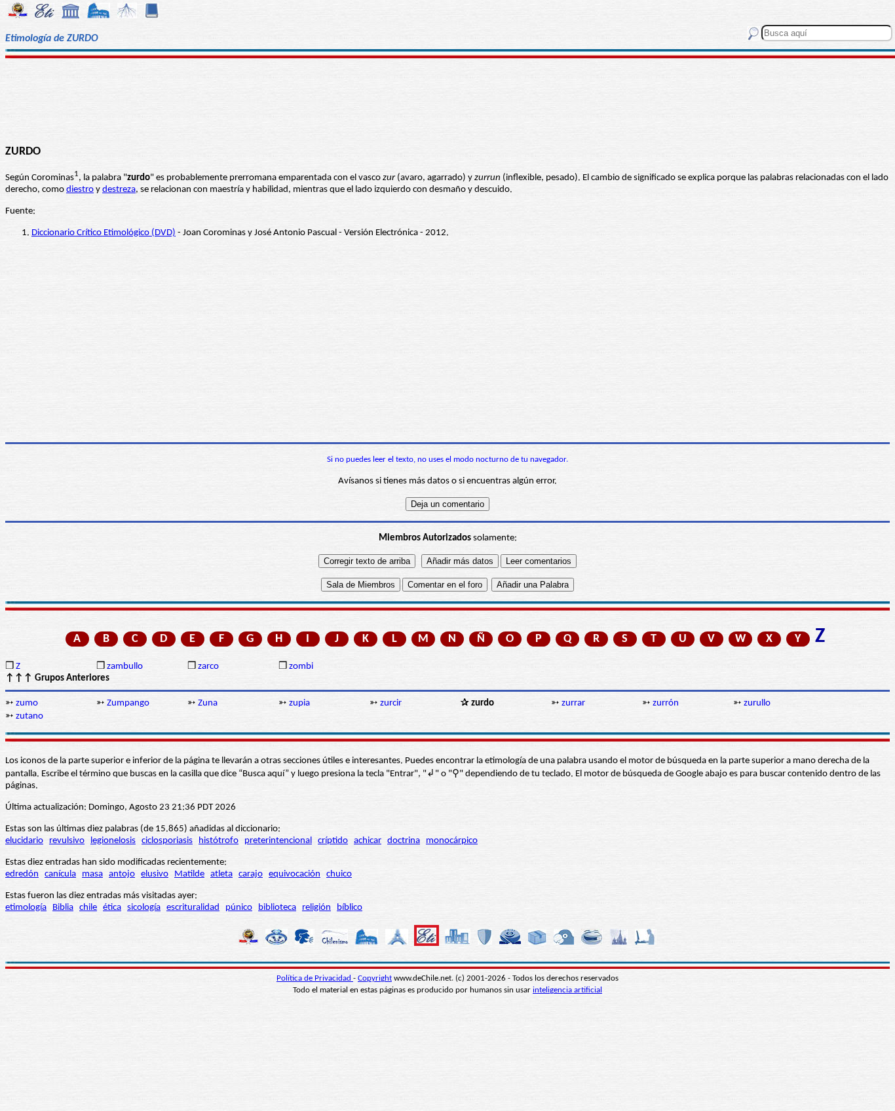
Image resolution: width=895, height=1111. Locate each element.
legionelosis (113, 841)
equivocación (294, 874)
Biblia (62, 908)
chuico (339, 874)
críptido (333, 841)
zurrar (573, 703)
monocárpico (452, 841)
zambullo (125, 666)
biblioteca (277, 908)
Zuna (208, 703)
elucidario (24, 841)
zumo (27, 703)
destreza (119, 190)
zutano (29, 716)
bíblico (349, 908)
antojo (122, 874)
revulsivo (67, 841)
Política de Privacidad (314, 978)
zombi (301, 666)
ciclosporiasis (167, 841)
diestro (80, 190)
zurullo (757, 703)
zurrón (666, 703)
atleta (221, 874)
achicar (367, 841)
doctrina (403, 841)
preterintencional (278, 841)
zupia (299, 703)
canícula (60, 874)
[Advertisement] (448, 99)
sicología (144, 908)
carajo (250, 874)
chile (88, 908)
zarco (208, 666)
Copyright (375, 978)
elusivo (154, 874)
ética (112, 908)
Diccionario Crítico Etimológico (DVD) (103, 233)
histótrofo (218, 841)
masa (92, 874)
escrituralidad (192, 908)
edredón (22, 874)
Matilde (189, 874)
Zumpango (128, 703)
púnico (238, 908)
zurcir (391, 703)
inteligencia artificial (567, 990)
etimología (26, 908)
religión (316, 908)
